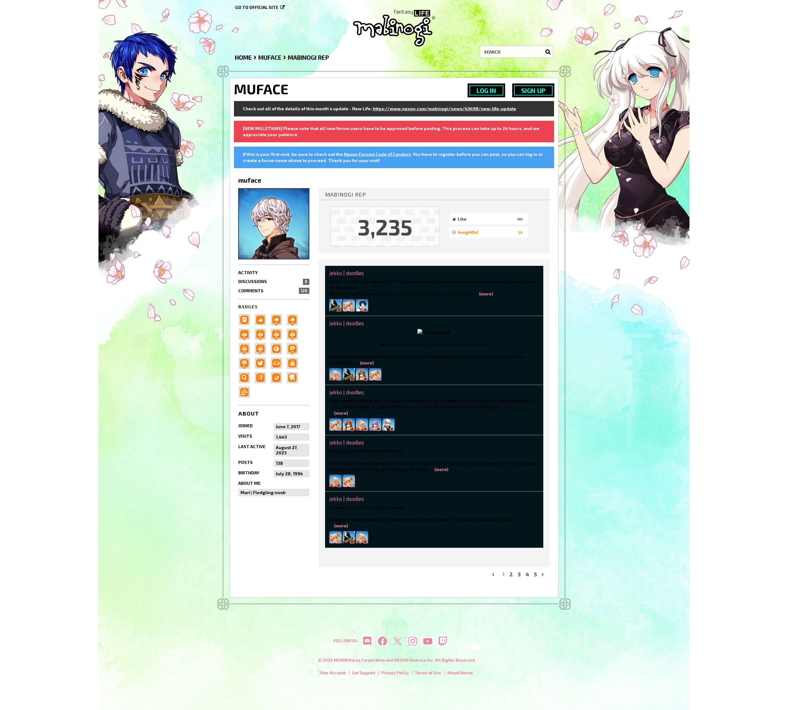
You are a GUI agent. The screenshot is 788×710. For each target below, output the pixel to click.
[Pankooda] (335, 304)
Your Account (333, 672)
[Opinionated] (246, 362)
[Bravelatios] (362, 304)
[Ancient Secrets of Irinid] (246, 348)
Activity (248, 272)
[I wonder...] (246, 376)
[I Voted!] (278, 376)
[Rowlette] (375, 424)
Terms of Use (428, 672)
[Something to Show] (246, 391)
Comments (272, 290)
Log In (486, 90)
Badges (248, 307)
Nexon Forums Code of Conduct (377, 154)
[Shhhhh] (294, 376)
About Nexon (460, 672)
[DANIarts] (349, 304)
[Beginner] (262, 319)
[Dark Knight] (278, 333)
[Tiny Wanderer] (294, 348)
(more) (486, 293)
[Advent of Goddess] (246, 333)
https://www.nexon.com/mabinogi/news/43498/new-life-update (444, 108)
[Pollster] (262, 376)
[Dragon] (262, 348)
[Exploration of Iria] (294, 333)
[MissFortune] (388, 424)
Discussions (272, 281)
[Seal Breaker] (278, 348)
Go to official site (256, 7)
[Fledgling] (278, 319)
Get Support (363, 672)
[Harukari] (349, 424)
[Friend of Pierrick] (246, 319)
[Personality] (278, 362)
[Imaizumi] (362, 373)
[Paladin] (262, 333)
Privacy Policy (395, 672)
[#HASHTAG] (262, 362)
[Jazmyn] (335, 373)
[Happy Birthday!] (294, 362)
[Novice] (294, 319)
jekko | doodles (346, 273)
